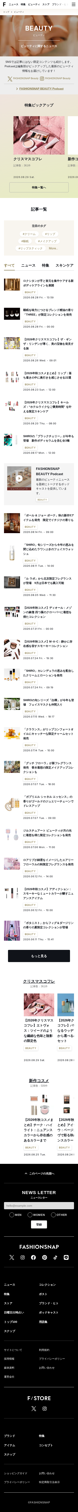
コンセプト (46, 1445)
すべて (9, 265)
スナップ (9, 1331)
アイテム (9, 1445)
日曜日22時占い (14, 1312)
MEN (18, 1214)
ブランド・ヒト (60, 4)
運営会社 (9, 1376)
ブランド (9, 1435)
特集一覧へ (39, 187)
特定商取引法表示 (49, 1482)
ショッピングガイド (15, 1473)
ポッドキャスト (49, 1312)
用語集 (43, 1321)
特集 (23, 4)
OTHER (62, 1214)
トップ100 (10, 1321)
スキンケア (65, 265)
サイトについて (13, 1349)
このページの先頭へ (41, 1173)
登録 (39, 1224)
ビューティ (34, 4)
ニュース (13, 4)
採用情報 (9, 1358)
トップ (6, 12)
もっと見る (39, 956)
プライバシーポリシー (52, 1358)
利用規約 (44, 1349)
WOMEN (39, 1214)
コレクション (47, 1284)
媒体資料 (9, 1367)
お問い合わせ (47, 1367)
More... (53, 248)
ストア (46, 4)
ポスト (43, 1294)
